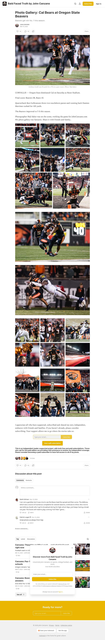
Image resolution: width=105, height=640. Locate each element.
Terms (57, 625)
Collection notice (66, 625)
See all (19, 594)
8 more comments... (22, 529)
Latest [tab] (23, 539)
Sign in (98, 4)
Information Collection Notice (52, 586)
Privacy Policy (68, 586)
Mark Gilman (24, 499)
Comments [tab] (20, 480)
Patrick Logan (24, 517)
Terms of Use (62, 584)
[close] (72, 547)
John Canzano (24, 24)
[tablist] (24, 480)
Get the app (62, 630)
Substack (42, 636)
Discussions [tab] (31, 539)
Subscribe (88, 4)
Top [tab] (17, 539)
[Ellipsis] (88, 499)
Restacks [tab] (29, 480)
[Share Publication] (80, 4)
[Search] (75, 4)
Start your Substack (47, 630)
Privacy (51, 625)
